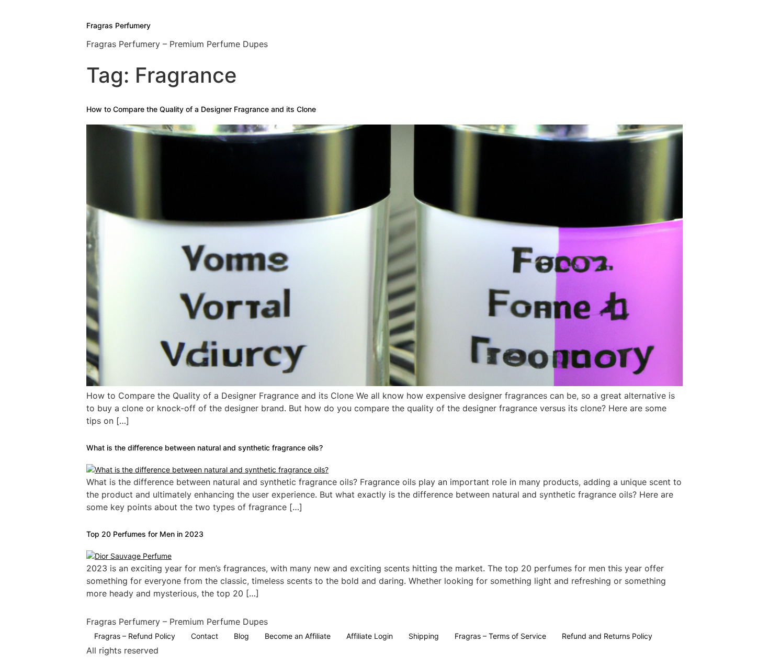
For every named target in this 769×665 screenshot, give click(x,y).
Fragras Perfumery (118, 25)
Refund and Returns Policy (607, 636)
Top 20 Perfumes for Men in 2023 (144, 533)
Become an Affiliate (298, 636)
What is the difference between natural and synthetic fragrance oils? (204, 447)
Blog (241, 636)
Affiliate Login (369, 636)
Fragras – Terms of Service (500, 636)
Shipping (424, 636)
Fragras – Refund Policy (134, 636)
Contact (204, 636)
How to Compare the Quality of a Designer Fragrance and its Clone (201, 109)
